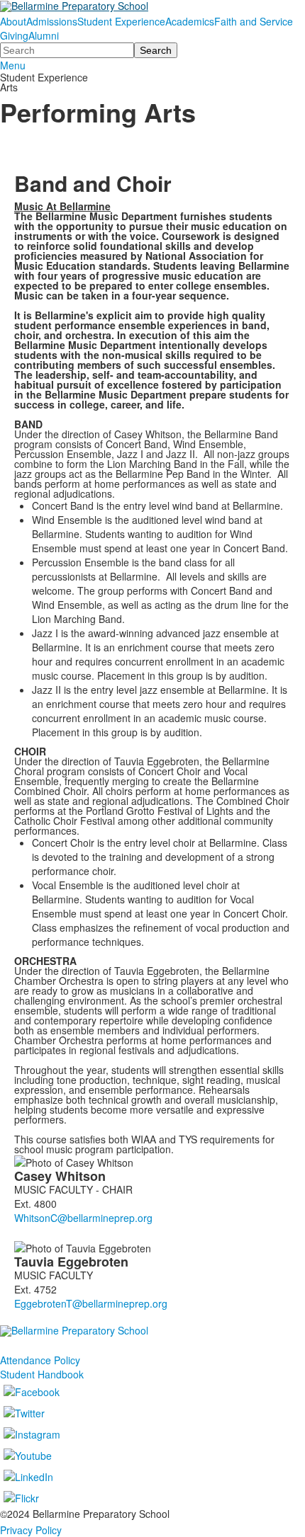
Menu (13, 65)
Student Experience (121, 21)
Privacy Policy (31, 1530)
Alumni (43, 35)
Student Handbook (42, 1374)
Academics (189, 21)
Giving (14, 35)
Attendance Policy (40, 1360)
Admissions (51, 21)
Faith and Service (253, 21)
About (13, 21)
